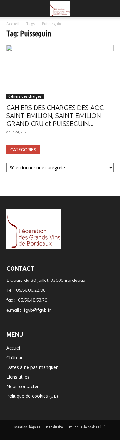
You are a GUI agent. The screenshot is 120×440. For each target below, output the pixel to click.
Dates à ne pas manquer (32, 367)
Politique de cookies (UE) (32, 396)
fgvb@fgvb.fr (37, 310)
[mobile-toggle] (11, 8)
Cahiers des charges (25, 96)
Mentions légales (27, 427)
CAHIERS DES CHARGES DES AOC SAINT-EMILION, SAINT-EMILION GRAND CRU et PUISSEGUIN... (55, 115)
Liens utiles (17, 377)
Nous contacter (22, 386)
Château (15, 357)
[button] (111, 8)
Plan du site (54, 427)
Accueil (13, 24)
